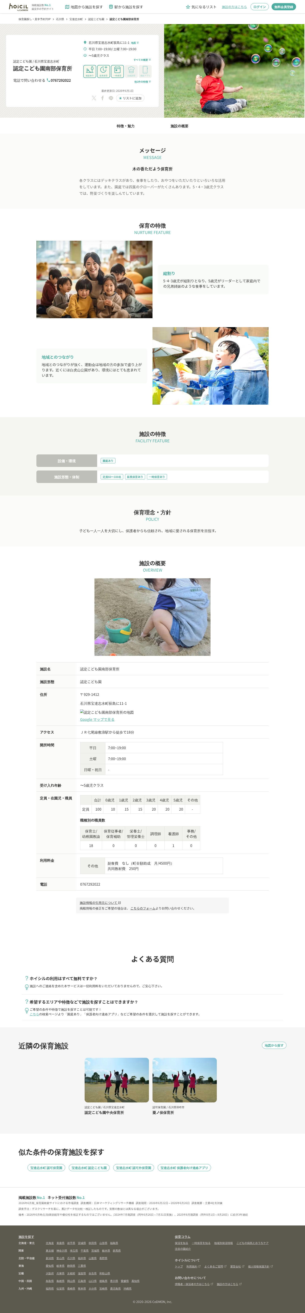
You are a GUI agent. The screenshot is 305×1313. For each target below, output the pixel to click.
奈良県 (93, 1273)
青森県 (60, 1243)
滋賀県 (82, 1273)
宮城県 (82, 1243)
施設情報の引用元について (100, 902)
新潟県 (50, 1258)
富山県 (60, 1258)
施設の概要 (179, 125)
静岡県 (71, 1265)
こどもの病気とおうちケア (252, 1243)
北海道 (50, 1243)
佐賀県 (60, 1288)
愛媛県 (125, 1281)
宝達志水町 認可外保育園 (133, 1167)
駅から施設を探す (125, 7)
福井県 (82, 1258)
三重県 (82, 1265)
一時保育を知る (201, 1243)
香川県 (114, 1281)
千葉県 (85, 1250)
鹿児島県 (115, 1288)
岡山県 (71, 1281)
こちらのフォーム (142, 908)
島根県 (60, 1281)
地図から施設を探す (84, 7)
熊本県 (82, 1288)
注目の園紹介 (183, 1248)
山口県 (93, 1281)
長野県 (103, 1258)
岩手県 (71, 1243)
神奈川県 (61, 1250)
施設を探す (26, 1236)
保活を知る (181, 1243)
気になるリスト (201, 7)
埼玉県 (74, 1250)
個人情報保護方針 (258, 1266)
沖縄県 (127, 1288)
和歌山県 (104, 1273)
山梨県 (93, 1258)
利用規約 (191, 1266)
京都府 (71, 1273)
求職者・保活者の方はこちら (192, 1284)
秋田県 (93, 1243)
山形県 (103, 1243)
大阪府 (50, 1273)
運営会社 (235, 1266)
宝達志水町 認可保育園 (46, 1167)
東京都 (50, 1250)
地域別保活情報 (223, 1243)
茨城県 (95, 1250)
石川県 (71, 1258)
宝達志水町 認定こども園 (89, 1167)
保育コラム (182, 1236)
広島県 (82, 1281)
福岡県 (50, 1288)
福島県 (114, 1243)
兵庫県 (60, 1273)
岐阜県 (60, 1265)
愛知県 (50, 1265)
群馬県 (117, 1250)
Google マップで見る (97, 719)
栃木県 (106, 1250)
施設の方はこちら (234, 6)
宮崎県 (103, 1288)
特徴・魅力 (126, 125)
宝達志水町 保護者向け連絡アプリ (184, 1167)
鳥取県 (50, 1281)
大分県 (93, 1288)
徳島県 (103, 1281)
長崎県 (71, 1288)
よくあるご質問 (213, 1266)
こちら (34, 1014)
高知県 (136, 1281)
